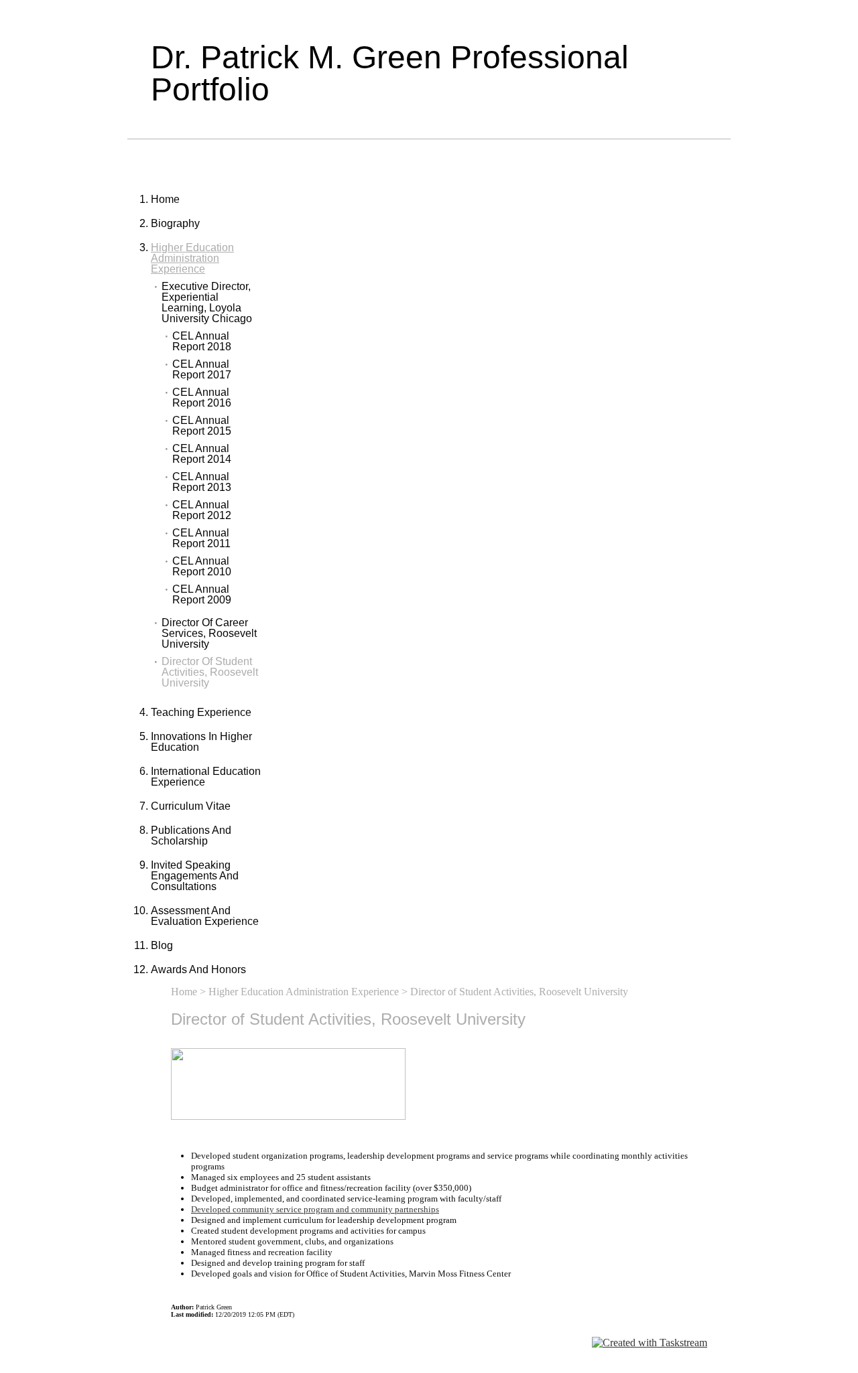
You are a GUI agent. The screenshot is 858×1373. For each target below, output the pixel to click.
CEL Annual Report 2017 (201, 369)
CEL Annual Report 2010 (201, 566)
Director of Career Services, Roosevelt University (209, 634)
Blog (162, 945)
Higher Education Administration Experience (192, 258)
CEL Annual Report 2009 (201, 594)
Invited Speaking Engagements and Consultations (195, 875)
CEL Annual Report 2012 (201, 510)
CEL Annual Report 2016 (201, 398)
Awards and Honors (198, 969)
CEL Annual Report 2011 (201, 538)
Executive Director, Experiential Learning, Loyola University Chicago (207, 302)
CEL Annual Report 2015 (201, 426)
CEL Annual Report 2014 (201, 454)
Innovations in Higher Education (201, 742)
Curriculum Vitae (191, 806)
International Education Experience (206, 777)
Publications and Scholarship (191, 835)
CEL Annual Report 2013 (201, 482)
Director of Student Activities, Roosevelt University (210, 672)
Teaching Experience (201, 712)
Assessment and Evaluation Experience (205, 916)
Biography (175, 223)
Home (165, 199)
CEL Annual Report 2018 (201, 341)
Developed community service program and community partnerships (315, 1209)
